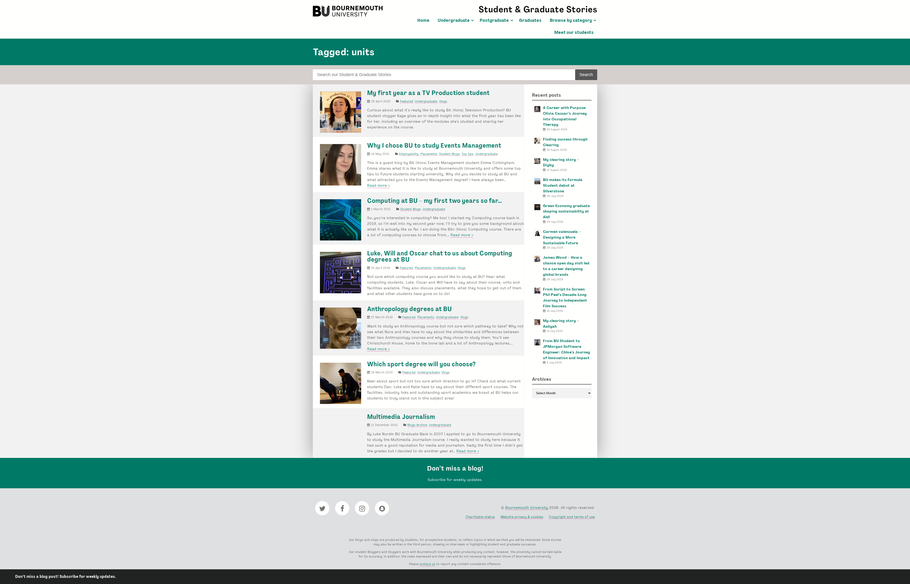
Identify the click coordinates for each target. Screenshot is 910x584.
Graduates (530, 20)
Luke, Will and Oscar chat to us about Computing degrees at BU (439, 256)
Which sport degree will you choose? (421, 364)
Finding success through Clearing (565, 142)
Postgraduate (494, 20)
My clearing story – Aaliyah (561, 323)
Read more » (378, 185)
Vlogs (443, 101)
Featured (406, 101)
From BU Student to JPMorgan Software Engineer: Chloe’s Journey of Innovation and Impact (566, 349)
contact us (427, 564)
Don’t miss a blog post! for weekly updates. (65, 576)
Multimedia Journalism (401, 417)
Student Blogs (449, 154)
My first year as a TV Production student (428, 93)
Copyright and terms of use (572, 517)
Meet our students (574, 32)
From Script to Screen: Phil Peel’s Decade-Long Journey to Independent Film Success (565, 297)
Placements (428, 154)
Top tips (467, 154)
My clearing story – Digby (561, 162)
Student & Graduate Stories (537, 9)
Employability (409, 154)
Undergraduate (454, 20)
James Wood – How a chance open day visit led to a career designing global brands (566, 266)
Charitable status (480, 517)
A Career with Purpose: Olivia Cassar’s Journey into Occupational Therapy (565, 116)
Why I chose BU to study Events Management (434, 145)
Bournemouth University (348, 11)
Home (423, 20)
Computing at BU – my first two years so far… (434, 201)
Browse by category (571, 20)
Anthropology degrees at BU (409, 309)
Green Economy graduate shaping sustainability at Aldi (566, 211)
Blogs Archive (417, 425)
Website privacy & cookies (521, 517)
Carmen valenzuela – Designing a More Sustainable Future (562, 237)
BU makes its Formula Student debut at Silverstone (562, 185)
